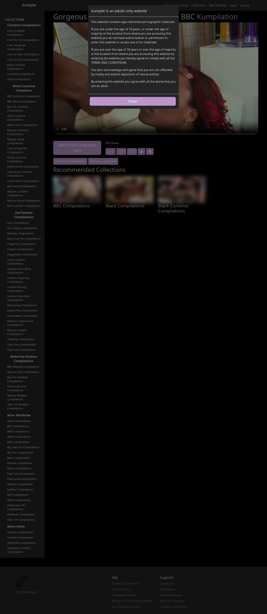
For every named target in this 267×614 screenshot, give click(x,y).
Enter (132, 101)
